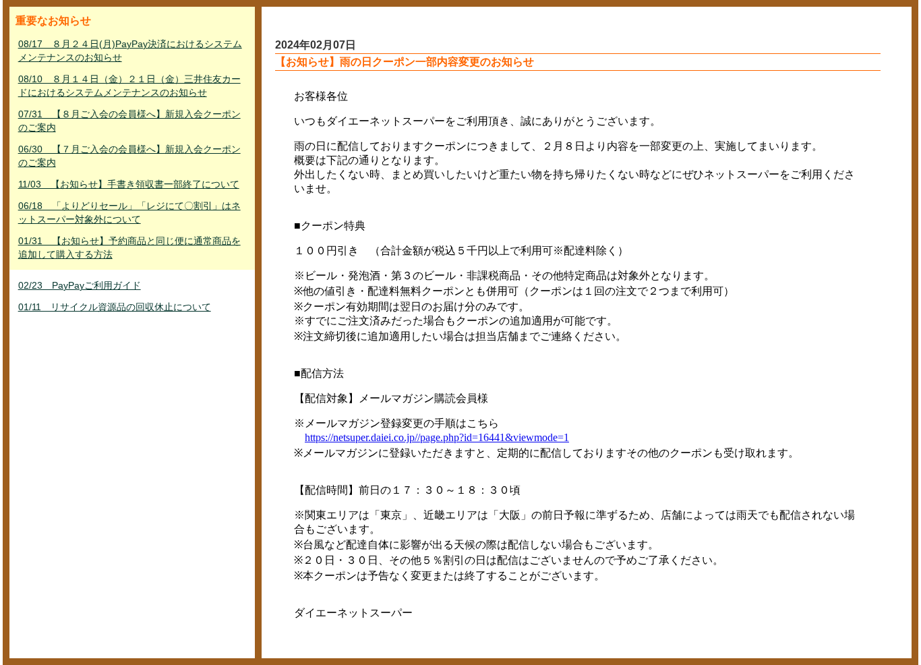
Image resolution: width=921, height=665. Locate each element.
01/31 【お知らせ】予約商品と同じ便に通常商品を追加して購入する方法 (129, 247)
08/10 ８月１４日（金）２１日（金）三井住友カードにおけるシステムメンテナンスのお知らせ (129, 86)
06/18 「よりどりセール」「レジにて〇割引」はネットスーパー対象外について (129, 212)
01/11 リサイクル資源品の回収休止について (114, 306)
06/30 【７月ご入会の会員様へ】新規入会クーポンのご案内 (129, 156)
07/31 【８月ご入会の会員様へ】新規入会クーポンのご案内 (129, 121)
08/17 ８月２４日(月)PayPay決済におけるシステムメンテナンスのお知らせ (130, 50)
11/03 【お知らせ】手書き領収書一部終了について (128, 184)
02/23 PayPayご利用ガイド (79, 285)
